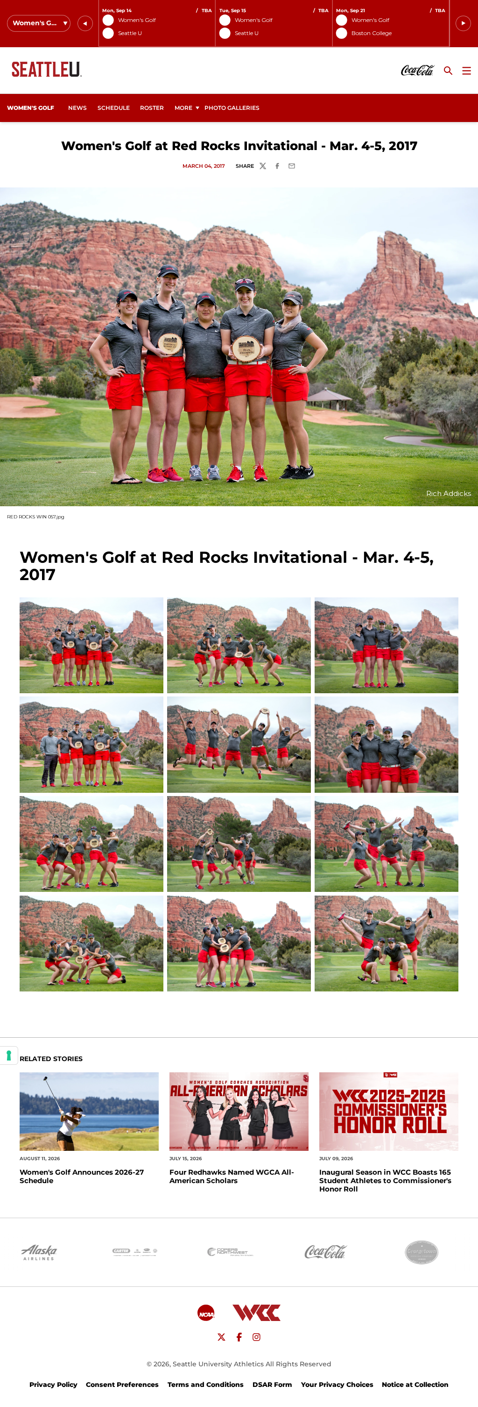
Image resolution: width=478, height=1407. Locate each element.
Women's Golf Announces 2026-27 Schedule (82, 1176)
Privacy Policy (53, 1384)
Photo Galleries (232, 107)
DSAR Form (272, 1384)
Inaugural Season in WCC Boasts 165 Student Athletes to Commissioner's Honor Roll (385, 1180)
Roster (152, 107)
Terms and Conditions (206, 1384)
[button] (85, 23)
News (77, 107)
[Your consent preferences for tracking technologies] (9, 1055)
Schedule (114, 107)
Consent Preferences (122, 1384)
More (183, 107)
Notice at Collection (415, 1384)
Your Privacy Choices (337, 1384)
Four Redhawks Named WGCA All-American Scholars (231, 1176)
